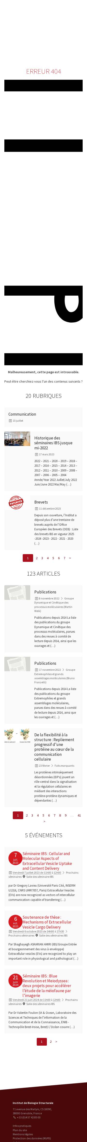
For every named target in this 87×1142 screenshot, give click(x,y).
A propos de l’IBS (66, 9)
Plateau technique (67, 28)
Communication (67, 37)
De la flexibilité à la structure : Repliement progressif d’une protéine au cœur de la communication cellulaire (54, 747)
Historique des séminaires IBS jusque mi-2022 (53, 443)
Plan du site (20, 1130)
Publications (45, 592)
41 (79, 815)
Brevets (41, 502)
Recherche (67, 18)
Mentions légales (23, 1134)
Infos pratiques (22, 1126)
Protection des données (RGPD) (32, 1138)
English (28, 31)
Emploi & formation (67, 47)
